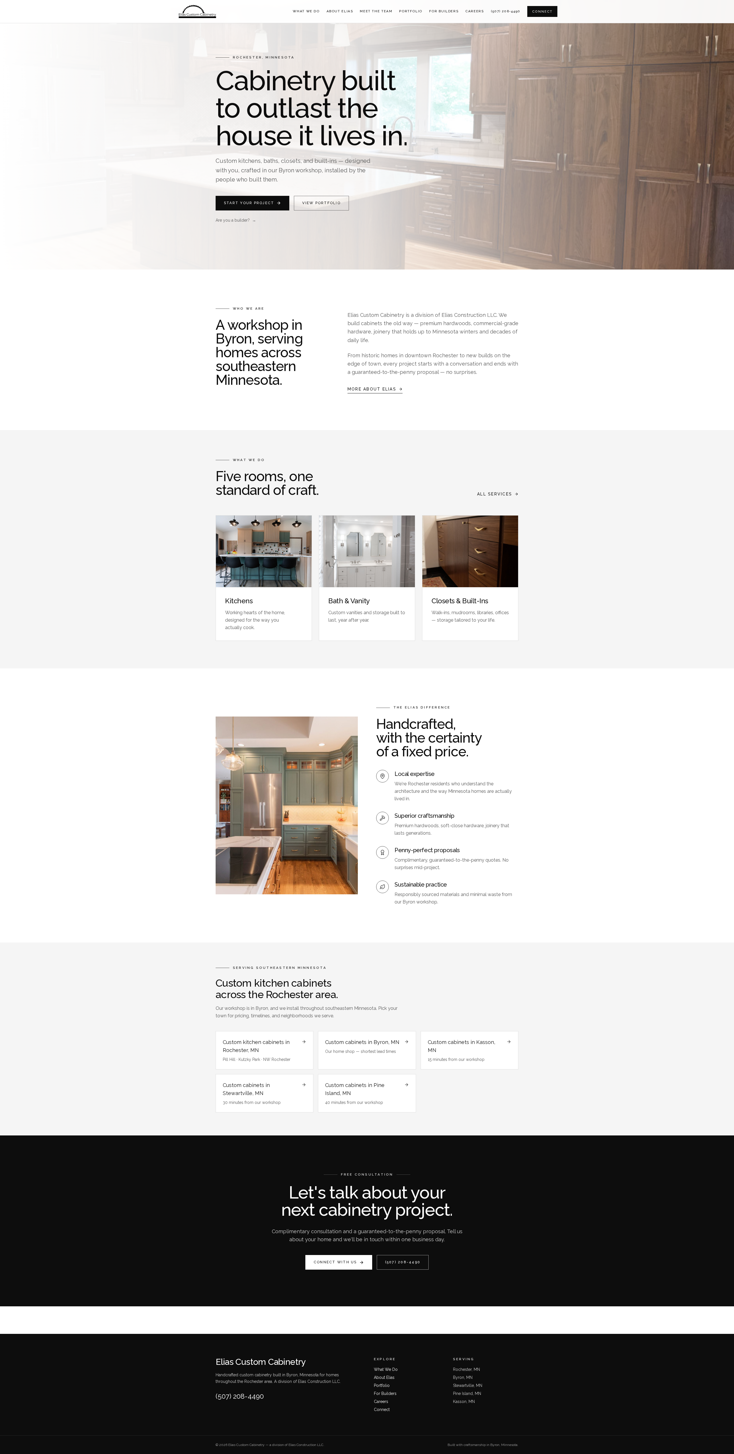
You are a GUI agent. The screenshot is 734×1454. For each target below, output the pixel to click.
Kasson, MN (464, 1401)
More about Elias (372, 389)
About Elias (340, 11)
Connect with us (335, 1262)
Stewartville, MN (467, 1385)
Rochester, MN (466, 1369)
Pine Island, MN (467, 1393)
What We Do (306, 11)
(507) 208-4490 (505, 11)
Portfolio (410, 11)
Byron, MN (463, 1377)
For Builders (443, 11)
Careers (474, 11)
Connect (542, 11)
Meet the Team (376, 11)
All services (494, 494)
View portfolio (321, 203)
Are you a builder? (236, 220)
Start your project (249, 203)
